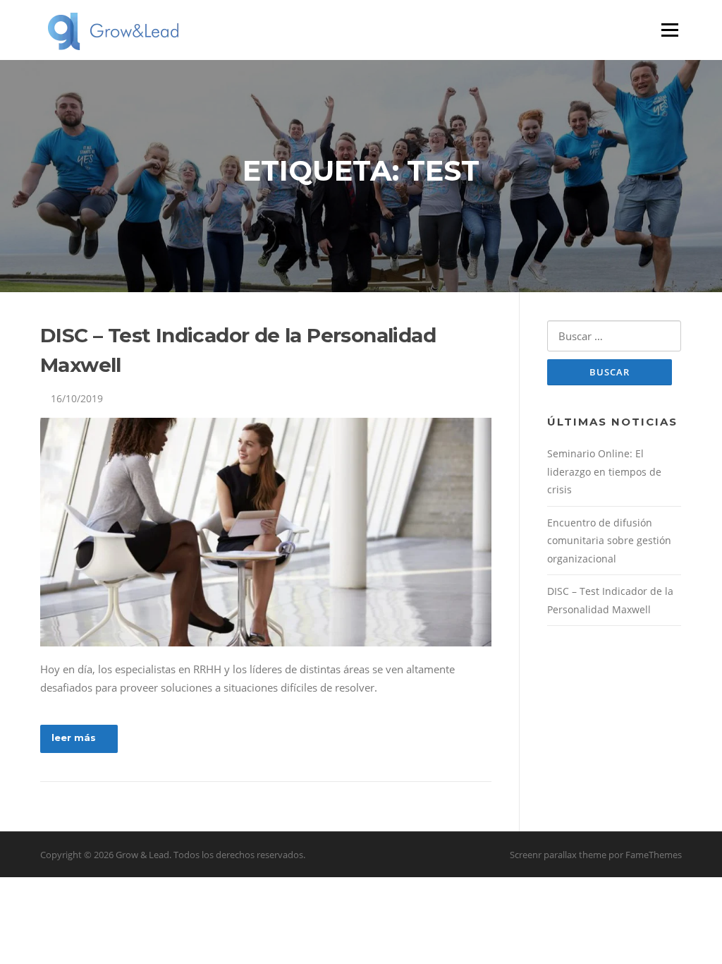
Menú (669, 30)
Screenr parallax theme (558, 854)
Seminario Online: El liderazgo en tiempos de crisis (604, 471)
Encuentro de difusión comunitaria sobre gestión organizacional (609, 540)
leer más (73, 737)
